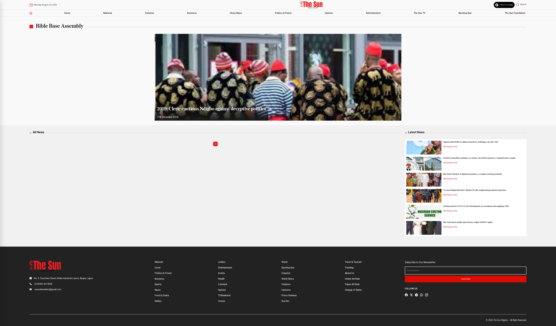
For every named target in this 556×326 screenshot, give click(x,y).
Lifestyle (222, 284)
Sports (158, 284)
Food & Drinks (162, 295)
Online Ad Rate (352, 278)
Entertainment (373, 13)
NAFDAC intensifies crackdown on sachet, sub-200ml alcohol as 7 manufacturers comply (479, 158)
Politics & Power (283, 13)
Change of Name (353, 290)
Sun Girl (285, 301)
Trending (349, 267)
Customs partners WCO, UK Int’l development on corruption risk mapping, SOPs (476, 206)
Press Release (289, 295)
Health (221, 278)
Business (192, 13)
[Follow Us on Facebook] (406, 295)
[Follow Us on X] (411, 295)
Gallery (158, 301)
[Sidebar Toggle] (31, 13)
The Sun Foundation (515, 13)
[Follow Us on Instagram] (426, 295)
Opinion (329, 13)
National (107, 13)
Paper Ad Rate (352, 284)
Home (67, 13)
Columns (149, 13)
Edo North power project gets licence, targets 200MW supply (468, 222)
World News (287, 278)
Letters (221, 262)
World (284, 262)
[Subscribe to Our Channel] (416, 295)
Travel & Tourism (353, 262)
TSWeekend (224, 295)
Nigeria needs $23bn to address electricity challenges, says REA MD (470, 142)
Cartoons (286, 290)
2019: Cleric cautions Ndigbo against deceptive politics (211, 109)
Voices (221, 301)
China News (236, 13)
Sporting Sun (465, 13)
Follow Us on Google (506, 5)
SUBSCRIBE (465, 279)
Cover (158, 267)
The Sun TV (419, 13)
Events (221, 273)
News (158, 290)
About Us (349, 273)
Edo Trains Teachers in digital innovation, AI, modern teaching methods (472, 174)
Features (285, 284)
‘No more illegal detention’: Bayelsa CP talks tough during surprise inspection (474, 190)
